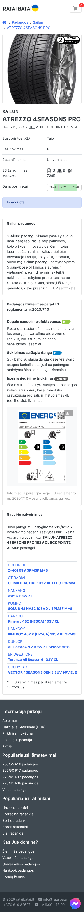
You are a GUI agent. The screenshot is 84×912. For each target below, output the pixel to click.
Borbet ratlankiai (15, 820)
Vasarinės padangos (18, 857)
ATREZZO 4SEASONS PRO (28, 28)
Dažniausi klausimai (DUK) (24, 727)
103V (34, 127)
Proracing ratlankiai (18, 814)
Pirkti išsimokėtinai (18, 733)
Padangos (20, 22)
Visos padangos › (16, 789)
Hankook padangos (18, 870)
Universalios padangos (21, 864)
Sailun (38, 22)
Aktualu (8, 746)
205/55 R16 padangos (20, 764)
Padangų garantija (17, 740)
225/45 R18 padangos (20, 783)
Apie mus (10, 720)
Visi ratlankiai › (14, 833)
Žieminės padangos (18, 851)
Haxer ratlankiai (15, 808)
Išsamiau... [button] (36, 344)
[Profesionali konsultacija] (75, 903)
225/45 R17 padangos (20, 777)
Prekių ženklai (14, 877)
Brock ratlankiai (15, 827)
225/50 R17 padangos (20, 770)
